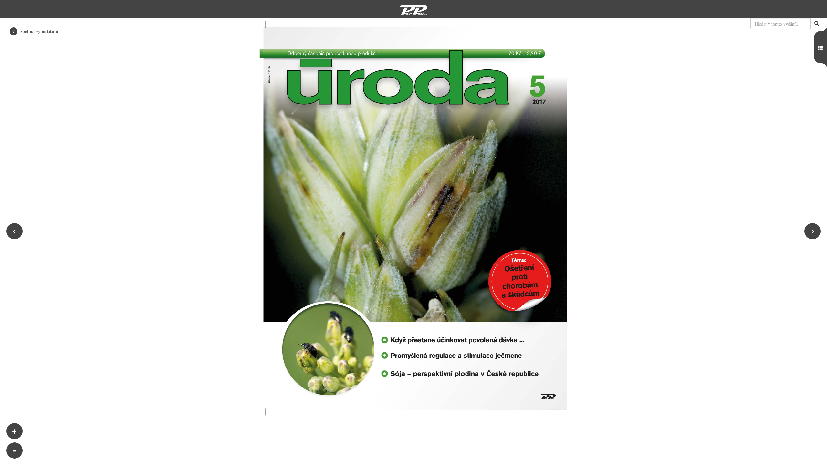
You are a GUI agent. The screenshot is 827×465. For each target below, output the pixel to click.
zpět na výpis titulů (38, 31)
